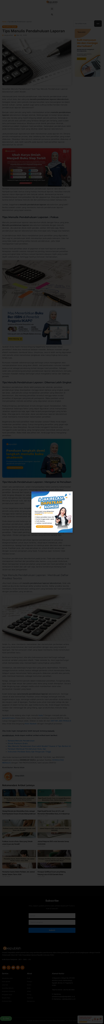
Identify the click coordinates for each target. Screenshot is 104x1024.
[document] (52, 512)
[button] (70, 494)
